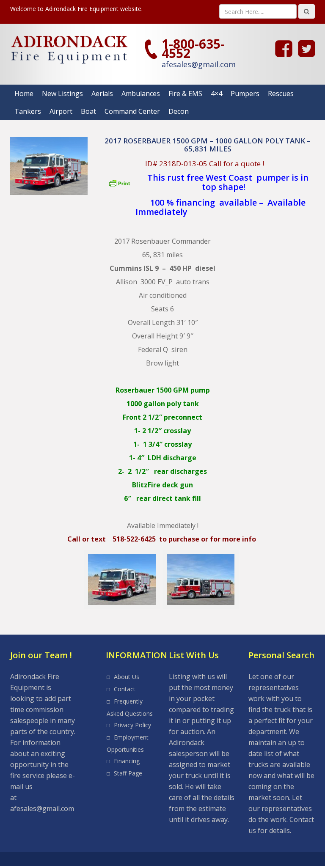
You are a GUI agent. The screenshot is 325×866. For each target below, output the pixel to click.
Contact (124, 689)
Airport (61, 111)
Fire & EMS (185, 93)
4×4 (216, 93)
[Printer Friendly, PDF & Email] (120, 187)
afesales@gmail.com (199, 64)
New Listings (62, 93)
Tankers (27, 111)
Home (23, 93)
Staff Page (128, 773)
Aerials (102, 93)
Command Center (132, 111)
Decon (178, 111)
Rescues (281, 93)
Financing (127, 761)
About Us (126, 677)
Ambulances (140, 93)
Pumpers (245, 93)
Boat (88, 111)
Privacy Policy (132, 725)
